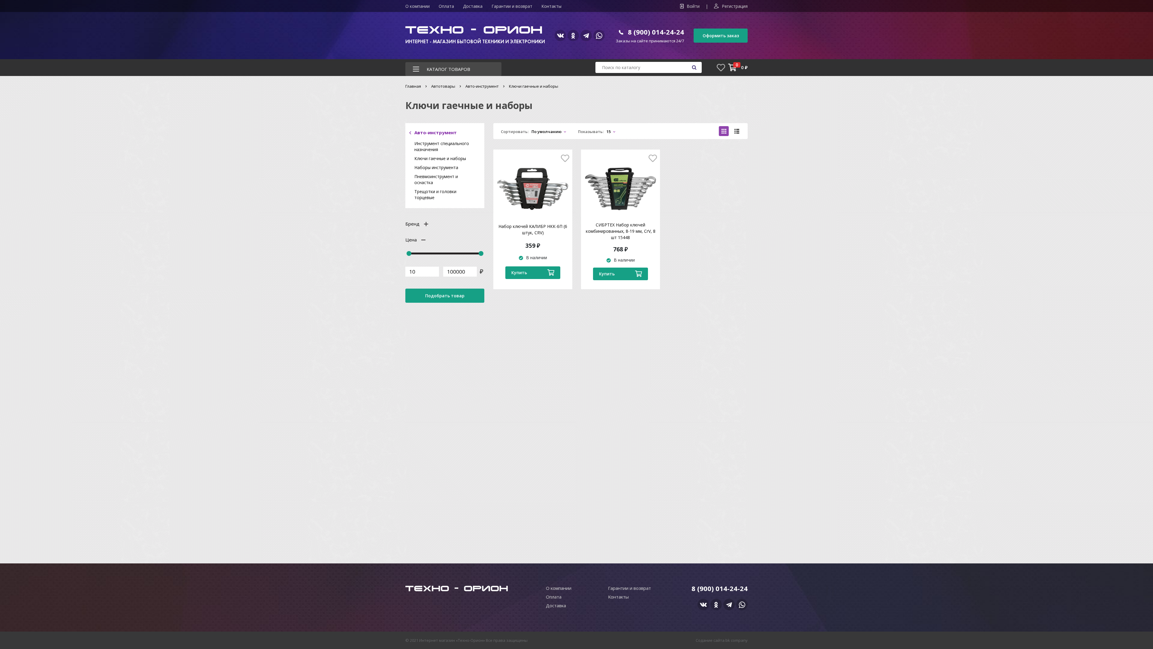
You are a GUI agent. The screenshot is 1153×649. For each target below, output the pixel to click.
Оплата (446, 6)
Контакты (551, 6)
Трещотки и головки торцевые (435, 194)
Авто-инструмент (482, 86)
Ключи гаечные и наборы (440, 158)
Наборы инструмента (436, 167)
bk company (736, 640)
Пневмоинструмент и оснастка (436, 179)
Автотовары (443, 86)
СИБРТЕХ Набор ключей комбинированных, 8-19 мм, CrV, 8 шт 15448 (620, 231)
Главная (413, 86)
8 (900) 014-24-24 (656, 31)
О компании (417, 6)
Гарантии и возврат (512, 6)
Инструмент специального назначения (441, 146)
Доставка (473, 6)
